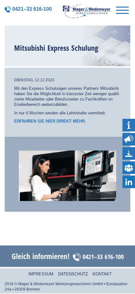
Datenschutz (73, 274)
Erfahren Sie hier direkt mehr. (50, 121)
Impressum (40, 274)
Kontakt (102, 274)
